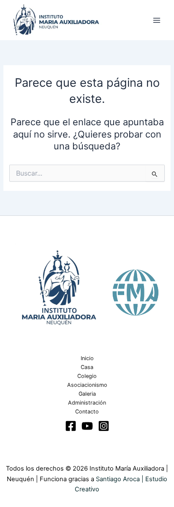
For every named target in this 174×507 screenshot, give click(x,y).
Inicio (87, 358)
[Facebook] (70, 426)
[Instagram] (103, 426)
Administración (87, 403)
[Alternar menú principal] (157, 20)
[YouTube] (87, 426)
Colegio (87, 376)
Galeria (87, 394)
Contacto (87, 411)
